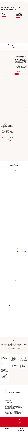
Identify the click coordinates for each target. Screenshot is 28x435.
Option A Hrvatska (9, 413)
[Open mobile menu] (27, 1)
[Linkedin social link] (22, 430)
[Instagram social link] (20, 430)
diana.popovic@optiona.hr (13, 425)
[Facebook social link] (18, 430)
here (19, 348)
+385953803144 (15, 411)
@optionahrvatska (18, 413)
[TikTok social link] (23, 430)
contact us (19, 45)
